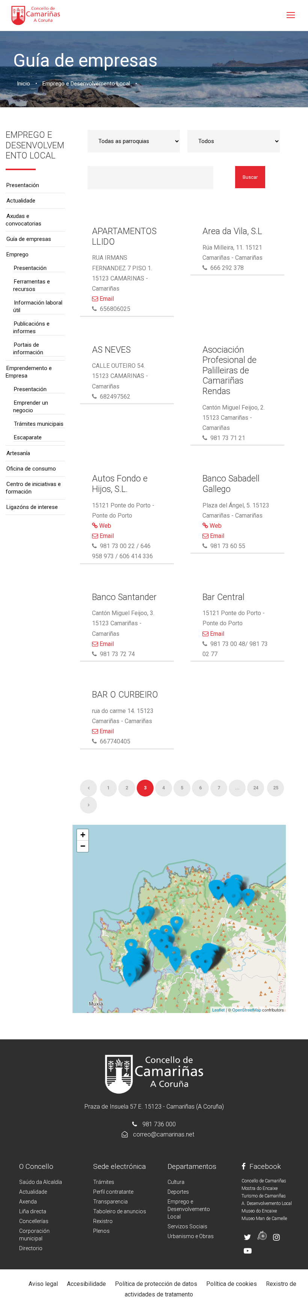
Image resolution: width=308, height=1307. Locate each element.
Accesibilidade (86, 1283)
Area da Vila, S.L (232, 231)
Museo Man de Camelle (264, 1218)
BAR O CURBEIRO (125, 695)
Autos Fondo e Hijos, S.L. (120, 484)
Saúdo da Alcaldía (40, 1182)
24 (255, 788)
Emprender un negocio (30, 406)
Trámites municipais (38, 423)
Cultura (176, 1182)
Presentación (22, 185)
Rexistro (103, 1221)
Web (104, 525)
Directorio (30, 1248)
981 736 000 (159, 1124)
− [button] (82, 846)
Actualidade (20, 200)
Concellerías (33, 1221)
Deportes (178, 1192)
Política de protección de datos (156, 1283)
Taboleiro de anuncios (119, 1211)
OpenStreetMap (246, 1010)
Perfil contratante (113, 1192)
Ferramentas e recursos (31, 285)
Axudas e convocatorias (23, 220)
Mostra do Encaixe (260, 1188)
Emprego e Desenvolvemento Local (189, 1209)
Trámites (103, 1182)
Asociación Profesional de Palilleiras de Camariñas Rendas (229, 370)
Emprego (17, 254)
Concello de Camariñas (264, 1181)
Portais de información (28, 348)
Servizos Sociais (187, 1226)
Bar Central (223, 597)
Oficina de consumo (31, 468)
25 (275, 788)
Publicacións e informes (31, 327)
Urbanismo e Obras (191, 1236)
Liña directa (32, 1211)
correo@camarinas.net (163, 1134)
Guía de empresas (28, 239)
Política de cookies (231, 1283)
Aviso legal (43, 1283)
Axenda (28, 1202)
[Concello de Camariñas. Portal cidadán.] (35, 14)
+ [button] (82, 834)
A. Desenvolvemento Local (267, 1203)
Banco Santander (124, 597)
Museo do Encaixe (259, 1211)
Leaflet (218, 1010)
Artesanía (18, 453)
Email (106, 298)
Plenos (101, 1231)
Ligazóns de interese (32, 507)
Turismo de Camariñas (264, 1196)
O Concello (36, 1166)
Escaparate (28, 437)
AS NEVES (111, 350)
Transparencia (110, 1202)
